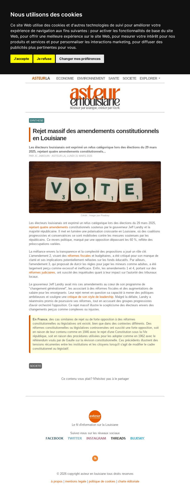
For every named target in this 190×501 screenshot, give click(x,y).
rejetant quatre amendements (48, 227)
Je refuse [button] (44, 59)
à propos (57, 481)
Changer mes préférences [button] (80, 59)
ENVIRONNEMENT (91, 78)
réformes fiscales (79, 255)
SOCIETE (129, 78)
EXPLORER (149, 78)
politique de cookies (102, 481)
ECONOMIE (65, 78)
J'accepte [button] (21, 59)
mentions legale (75, 481)
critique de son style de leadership (90, 297)
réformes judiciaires (42, 272)
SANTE (113, 78)
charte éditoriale (128, 481)
